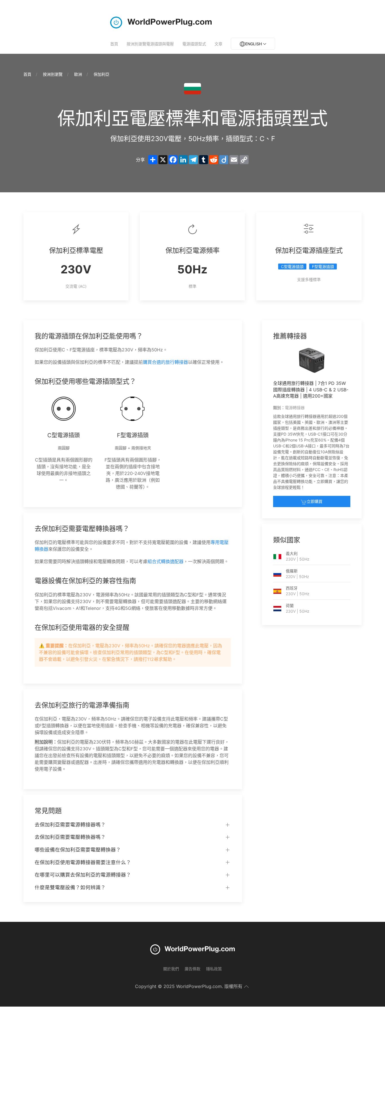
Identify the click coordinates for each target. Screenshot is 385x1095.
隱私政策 (214, 968)
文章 (218, 43)
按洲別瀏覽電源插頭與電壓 (150, 43)
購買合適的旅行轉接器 (165, 362)
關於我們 (171, 968)
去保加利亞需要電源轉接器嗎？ (70, 825)
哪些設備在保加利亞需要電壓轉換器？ (78, 850)
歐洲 (78, 74)
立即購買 (314, 501)
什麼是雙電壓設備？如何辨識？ (70, 887)
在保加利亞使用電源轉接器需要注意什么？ (83, 862)
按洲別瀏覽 (53, 74)
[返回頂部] (246, 986)
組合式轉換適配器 (165, 561)
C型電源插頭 (292, 266)
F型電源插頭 (323, 266)
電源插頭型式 (194, 43)
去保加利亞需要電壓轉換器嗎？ (70, 837)
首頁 (114, 43)
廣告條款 (192, 968)
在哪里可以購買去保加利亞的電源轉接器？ (83, 875)
